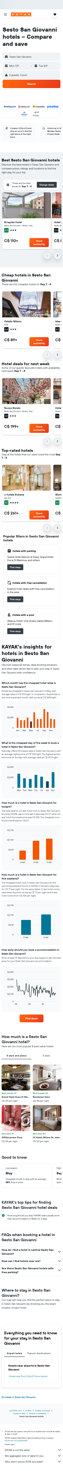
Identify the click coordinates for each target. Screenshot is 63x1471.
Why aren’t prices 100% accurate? (24, 1461)
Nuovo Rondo (12, 408)
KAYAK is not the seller (17, 1450)
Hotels (28, 1410)
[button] (5, 14)
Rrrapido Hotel (13, 222)
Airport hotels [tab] (14, 1353)
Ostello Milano (12, 321)
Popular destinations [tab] (39, 1353)
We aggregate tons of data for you (24, 1455)
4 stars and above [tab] (16, 1055)
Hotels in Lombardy (37, 1413)
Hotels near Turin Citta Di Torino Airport (28, 1376)
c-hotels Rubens (14, 494)
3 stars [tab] (46, 1055)
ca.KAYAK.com (15, 1410)
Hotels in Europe (42, 1410)
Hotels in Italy (19, 1413)
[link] (15, 567)
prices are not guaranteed (16, 1440)
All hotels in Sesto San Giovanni (19, 1397)
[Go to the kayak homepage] (21, 14)
